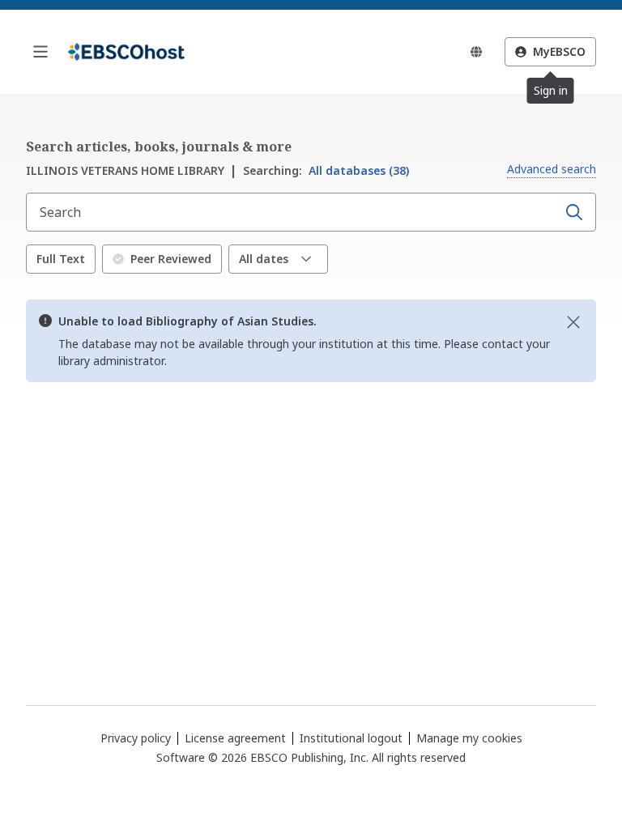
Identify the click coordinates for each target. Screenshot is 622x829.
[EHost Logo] (126, 52)
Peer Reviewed (170, 258)
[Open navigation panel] (40, 51)
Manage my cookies (469, 738)
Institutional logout (351, 738)
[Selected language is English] (476, 51)
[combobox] (293, 212)
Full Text (60, 258)
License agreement (235, 738)
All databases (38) (326, 170)
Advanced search (551, 168)
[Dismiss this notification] (573, 322)
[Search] (574, 212)
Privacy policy (135, 738)
